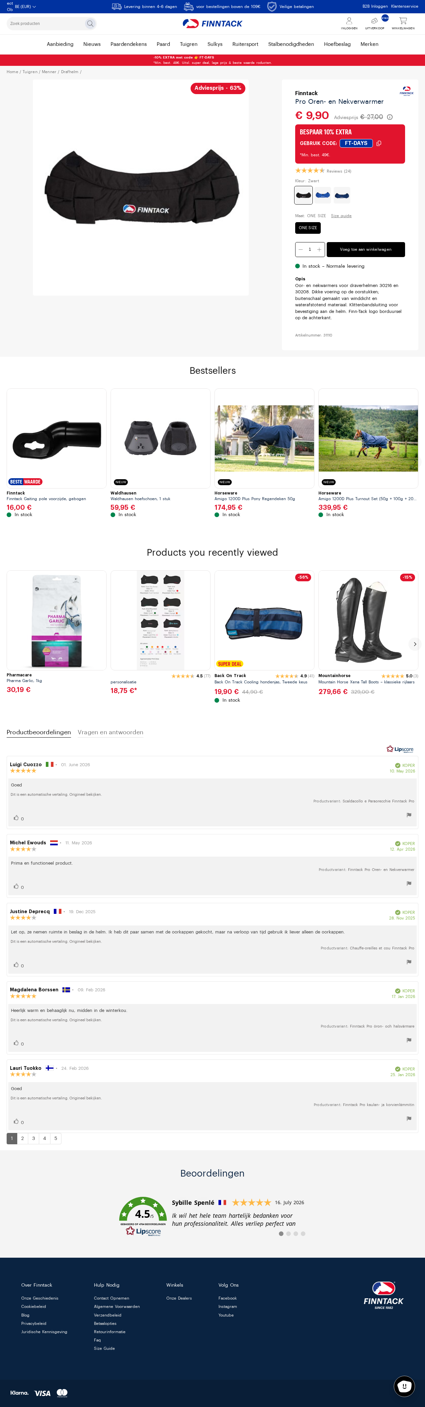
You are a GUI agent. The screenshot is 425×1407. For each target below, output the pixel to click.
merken (370, 44)
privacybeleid (33, 1324)
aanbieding (60, 44)
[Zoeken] (90, 23)
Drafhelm (70, 72)
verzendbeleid (108, 1315)
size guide (104, 1349)
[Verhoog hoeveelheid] (319, 249)
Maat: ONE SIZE (310, 216)
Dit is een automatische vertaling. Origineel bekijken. (56, 794)
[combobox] (52, 23)
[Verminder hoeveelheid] (300, 249)
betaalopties (105, 1324)
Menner (49, 72)
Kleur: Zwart (307, 181)
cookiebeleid (33, 1307)
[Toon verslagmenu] (409, 816)
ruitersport (245, 44)
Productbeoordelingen (39, 732)
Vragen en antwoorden (110, 732)
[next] (415, 462)
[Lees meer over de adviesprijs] (389, 117)
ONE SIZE (308, 228)
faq (97, 1340)
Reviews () (339, 171)
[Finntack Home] (212, 24)
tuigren (189, 44)
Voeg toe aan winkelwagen (365, 249)
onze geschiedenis (39, 1299)
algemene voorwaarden (117, 1307)
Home (12, 72)
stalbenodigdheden (291, 44)
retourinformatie (110, 1332)
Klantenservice (404, 6)
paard (163, 44)
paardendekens (129, 44)
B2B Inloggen (375, 6)
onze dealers (179, 1299)
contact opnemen (111, 1299)
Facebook (227, 1299)
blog (25, 1315)
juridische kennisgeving (44, 1332)
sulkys (215, 44)
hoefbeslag (337, 44)
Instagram (227, 1307)
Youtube (226, 1315)
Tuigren (30, 72)
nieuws (92, 44)
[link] (212, 1217)
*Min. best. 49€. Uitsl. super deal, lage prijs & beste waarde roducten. (212, 60)
